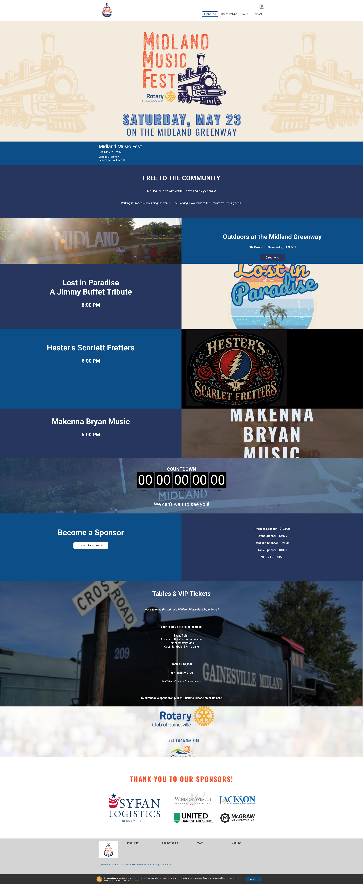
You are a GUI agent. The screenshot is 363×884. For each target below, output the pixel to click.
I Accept (253, 879)
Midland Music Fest (120, 146)
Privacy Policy (132, 880)
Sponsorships (229, 14)
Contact (257, 14)
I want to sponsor (90, 545)
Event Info (210, 14)
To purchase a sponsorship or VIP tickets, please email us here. (182, 698)
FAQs (245, 14)
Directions (272, 257)
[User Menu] (261, 6)
